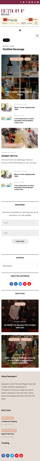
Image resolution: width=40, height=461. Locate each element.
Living (27, 59)
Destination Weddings (9, 430)
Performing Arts (8, 418)
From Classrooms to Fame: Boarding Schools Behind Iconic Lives (24, 121)
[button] (20, 30)
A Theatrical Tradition (9, 421)
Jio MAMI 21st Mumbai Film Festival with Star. (20, 326)
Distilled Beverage (16, 59)
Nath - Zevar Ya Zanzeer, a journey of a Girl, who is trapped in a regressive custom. (20, 360)
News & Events (20, 304)
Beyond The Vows (7, 434)
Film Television (14, 339)
